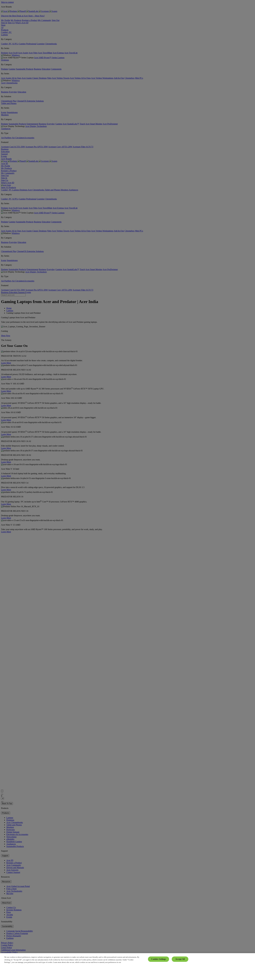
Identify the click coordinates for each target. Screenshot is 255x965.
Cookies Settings (158, 959)
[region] (127, 959)
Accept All (180, 959)
